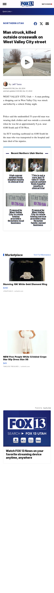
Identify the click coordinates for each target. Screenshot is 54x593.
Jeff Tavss (17, 84)
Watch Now (46, 4)
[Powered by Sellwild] (47, 408)
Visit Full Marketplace (42, 255)
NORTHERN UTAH (13, 23)
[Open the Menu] (4, 4)
